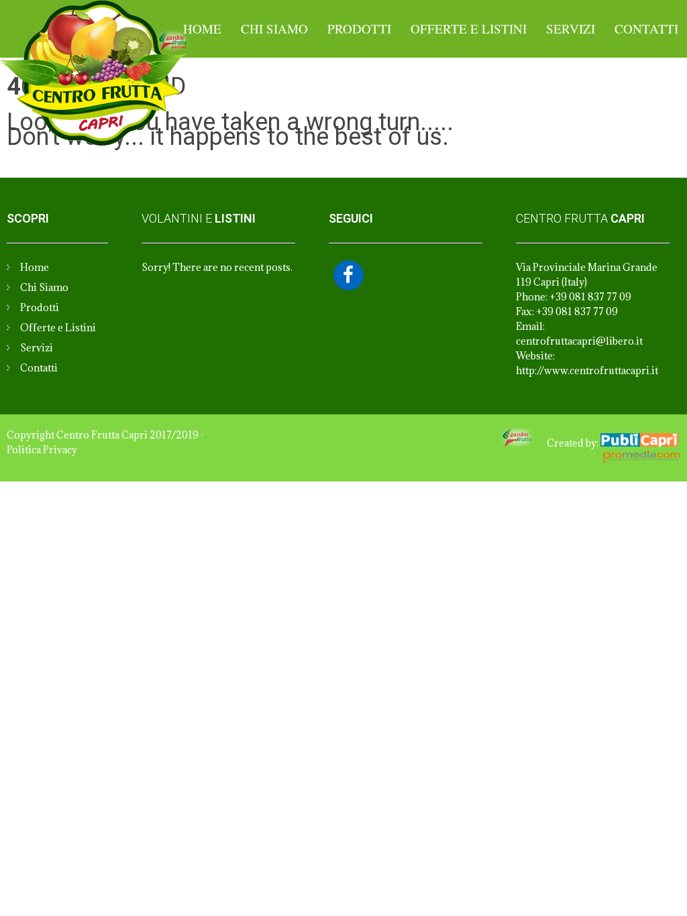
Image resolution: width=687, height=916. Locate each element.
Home (202, 28)
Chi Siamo (274, 28)
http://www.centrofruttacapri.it (587, 370)
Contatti (646, 28)
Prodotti (359, 28)
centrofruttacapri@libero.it (579, 341)
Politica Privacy (42, 449)
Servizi (570, 28)
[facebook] (348, 275)
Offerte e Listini (469, 28)
